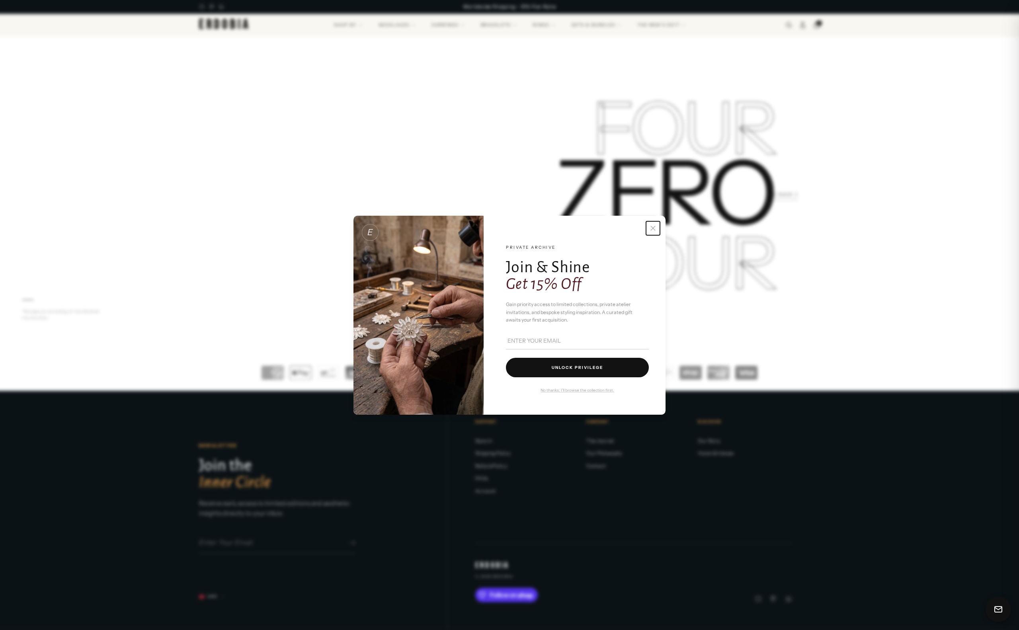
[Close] (653, 228)
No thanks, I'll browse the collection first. (577, 390)
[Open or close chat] (998, 609)
